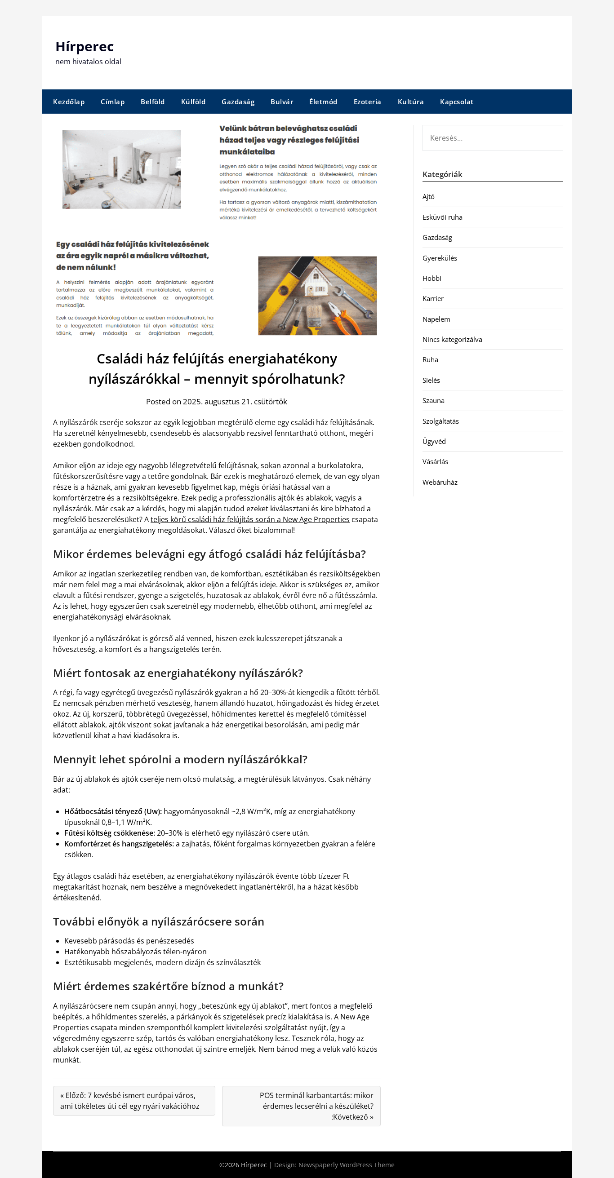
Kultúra (411, 101)
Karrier (433, 298)
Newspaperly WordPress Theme (346, 1164)
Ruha (430, 359)
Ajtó (429, 196)
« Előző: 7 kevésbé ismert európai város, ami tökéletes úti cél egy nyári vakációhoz (130, 1100)
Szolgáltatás (441, 420)
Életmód (323, 101)
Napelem (436, 318)
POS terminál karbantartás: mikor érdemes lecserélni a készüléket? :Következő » (317, 1106)
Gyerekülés (440, 257)
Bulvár (282, 101)
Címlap (113, 101)
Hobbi (432, 278)
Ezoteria (368, 101)
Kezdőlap (69, 101)
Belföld (153, 101)
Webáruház (440, 482)
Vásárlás (435, 461)
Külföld (193, 101)
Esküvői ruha (443, 217)
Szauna (434, 400)
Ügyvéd (434, 441)
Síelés (431, 380)
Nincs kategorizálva (452, 339)
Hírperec (84, 46)
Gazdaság (238, 101)
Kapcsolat (457, 101)
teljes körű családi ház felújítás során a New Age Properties (250, 519)
